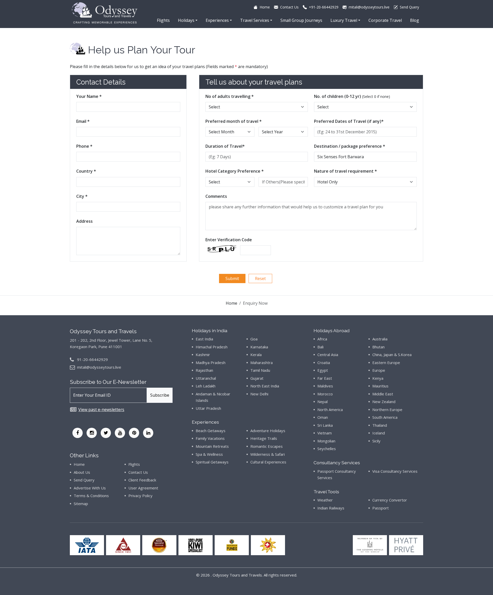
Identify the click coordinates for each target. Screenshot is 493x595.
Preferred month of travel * (233, 121)
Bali (320, 346)
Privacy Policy (140, 495)
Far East (324, 378)
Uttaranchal (206, 378)
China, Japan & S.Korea (392, 354)
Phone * (84, 146)
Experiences (217, 20)
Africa (322, 338)
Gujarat (256, 378)
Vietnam (324, 432)
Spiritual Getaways (212, 461)
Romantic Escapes (266, 446)
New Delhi (259, 393)
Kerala (256, 354)
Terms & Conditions (91, 495)
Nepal (322, 401)
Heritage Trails (263, 438)
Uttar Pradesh (208, 408)
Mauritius (380, 385)
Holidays (186, 20)
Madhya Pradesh (210, 362)
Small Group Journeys (301, 20)
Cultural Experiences (268, 461)
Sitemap (81, 503)
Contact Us (138, 472)
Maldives (325, 385)
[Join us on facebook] (77, 433)
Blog (414, 20)
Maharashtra (261, 362)
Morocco (325, 393)
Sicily (376, 440)
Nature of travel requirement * (345, 171)
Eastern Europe (386, 362)
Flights (163, 20)
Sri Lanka (325, 425)
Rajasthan (204, 370)
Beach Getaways (210, 430)
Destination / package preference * (349, 146)
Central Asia (327, 354)
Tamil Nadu (260, 370)
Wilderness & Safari (267, 454)
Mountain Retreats (212, 446)
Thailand (379, 425)
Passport (380, 507)
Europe (378, 370)
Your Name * (89, 96)
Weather (325, 500)
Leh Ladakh (205, 385)
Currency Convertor (389, 500)
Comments (216, 196)
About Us (82, 472)
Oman (322, 417)
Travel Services (254, 20)
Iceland (378, 432)
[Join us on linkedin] (148, 433)
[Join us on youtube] (120, 433)
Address (84, 221)
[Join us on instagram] (92, 433)
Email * (83, 121)
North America (330, 409)
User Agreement (143, 487)
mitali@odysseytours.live (99, 367)
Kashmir (203, 354)
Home (231, 303)
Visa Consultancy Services (395, 471)
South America (384, 417)
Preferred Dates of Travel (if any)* (349, 121)
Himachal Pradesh (211, 346)
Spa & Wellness (209, 454)
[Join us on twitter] (106, 433)
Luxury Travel (343, 20)
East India (204, 338)
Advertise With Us (90, 487)
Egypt (322, 370)
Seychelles (326, 448)
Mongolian (326, 440)
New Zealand (383, 401)
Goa (254, 338)
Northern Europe (387, 409)
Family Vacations (210, 438)
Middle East (382, 393)
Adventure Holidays (267, 430)
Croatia (323, 362)
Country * (86, 171)
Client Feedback (142, 479)
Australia (379, 338)
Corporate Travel (385, 20)
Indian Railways (330, 507)
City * (82, 196)
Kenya (377, 378)
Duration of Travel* (225, 146)
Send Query (84, 479)
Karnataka (259, 346)
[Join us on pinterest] (134, 433)
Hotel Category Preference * (234, 171)
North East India (264, 385)
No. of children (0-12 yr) (352, 96)
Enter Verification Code (228, 240)
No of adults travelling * (229, 96)
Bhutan (378, 346)
